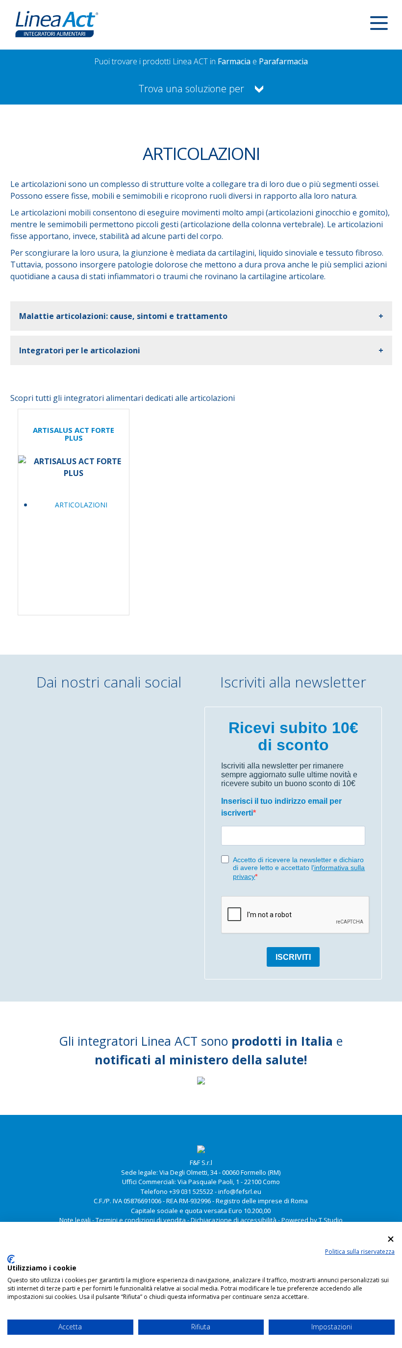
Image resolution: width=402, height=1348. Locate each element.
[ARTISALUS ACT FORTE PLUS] (73, 473)
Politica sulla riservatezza (360, 1251)
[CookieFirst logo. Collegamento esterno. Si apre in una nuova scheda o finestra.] (11, 1259)
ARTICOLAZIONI (81, 504)
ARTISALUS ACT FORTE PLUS (73, 434)
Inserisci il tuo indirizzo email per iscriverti (281, 807)
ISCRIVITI (293, 957)
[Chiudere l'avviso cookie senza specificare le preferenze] (391, 1238)
